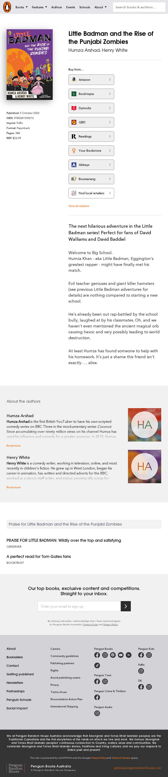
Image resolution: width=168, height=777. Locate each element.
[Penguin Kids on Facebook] (141, 655)
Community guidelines (65, 656)
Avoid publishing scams (65, 677)
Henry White (115, 50)
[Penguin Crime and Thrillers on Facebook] (97, 697)
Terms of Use (90, 624)
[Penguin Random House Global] (19, 767)
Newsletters (15, 683)
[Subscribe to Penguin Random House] (126, 606)
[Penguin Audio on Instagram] (97, 713)
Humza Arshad (84, 50)
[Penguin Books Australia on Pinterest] (113, 655)
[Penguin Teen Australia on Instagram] (105, 681)
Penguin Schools (19, 700)
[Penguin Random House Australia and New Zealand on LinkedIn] (128, 655)
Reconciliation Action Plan (66, 699)
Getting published (20, 674)
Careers (55, 649)
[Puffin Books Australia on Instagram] (141, 671)
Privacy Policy (110, 624)
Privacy (55, 685)
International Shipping (64, 706)
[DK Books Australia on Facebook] (141, 687)
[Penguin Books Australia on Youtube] (121, 655)
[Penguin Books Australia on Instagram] (105, 655)
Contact (13, 666)
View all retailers (78, 206)
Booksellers (15, 657)
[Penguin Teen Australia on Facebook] (97, 681)
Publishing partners (62, 663)
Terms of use (59, 692)
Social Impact (17, 708)
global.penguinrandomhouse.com (137, 767)
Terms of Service (121, 758)
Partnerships (15, 691)
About (11, 649)
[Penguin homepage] (7, 7)
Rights (54, 670)
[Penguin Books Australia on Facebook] (97, 655)
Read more (14, 445)
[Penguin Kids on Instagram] (149, 655)
